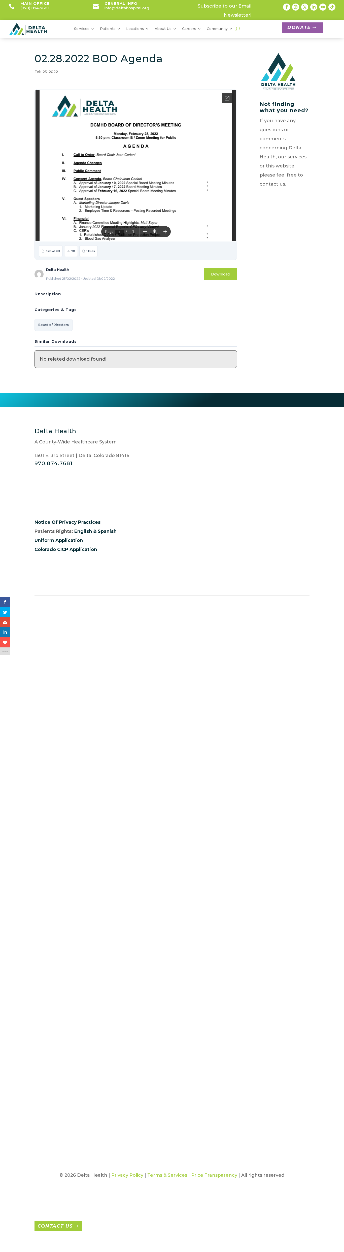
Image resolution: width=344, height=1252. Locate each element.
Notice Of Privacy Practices (67, 522)
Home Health (98, 912)
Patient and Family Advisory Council (147, 817)
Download (220, 274)
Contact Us (55, 1226)
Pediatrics (235, 872)
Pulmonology (239, 883)
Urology (232, 917)
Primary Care (97, 1048)
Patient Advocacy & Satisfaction (142, 756)
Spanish (107, 531)
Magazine (282, 901)
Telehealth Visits (101, 1091)
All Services (93, 663)
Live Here (187, 819)
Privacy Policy (127, 1175)
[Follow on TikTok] (331, 7)
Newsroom (47, 833)
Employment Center (227, 663)
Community (217, 29)
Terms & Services (167, 1175)
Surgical (91, 1080)
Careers (185, 715)
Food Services (98, 890)
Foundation (48, 822)
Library (279, 890)
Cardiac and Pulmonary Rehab (96, 776)
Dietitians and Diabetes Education (98, 826)
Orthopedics (238, 822)
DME (87, 847)
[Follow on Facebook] (286, 7)
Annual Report (52, 738)
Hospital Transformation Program (289, 869)
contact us (272, 184)
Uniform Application (59, 540)
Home (42, 715)
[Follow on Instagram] (295, 7)
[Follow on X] (304, 7)
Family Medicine (242, 767)
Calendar (281, 736)
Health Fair (284, 849)
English (83, 531)
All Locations (66, 663)
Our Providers (51, 844)
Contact (282, 663)
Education (94, 858)
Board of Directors (53, 325)
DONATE (299, 27)
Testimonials (285, 944)
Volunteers (193, 663)
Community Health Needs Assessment (287, 756)
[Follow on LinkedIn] (313, 7)
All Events (260, 663)
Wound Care (96, 1114)
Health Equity (50, 896)
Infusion (91, 944)
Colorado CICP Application (66, 549)
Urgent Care (238, 906)
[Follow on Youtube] (322, 7)
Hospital (233, 790)
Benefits (186, 808)
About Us (46, 726)
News (277, 933)
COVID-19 (282, 776)
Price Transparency (214, 1175)
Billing (136, 715)
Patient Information (128, 663)
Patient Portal (164, 663)
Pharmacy (94, 1037)
